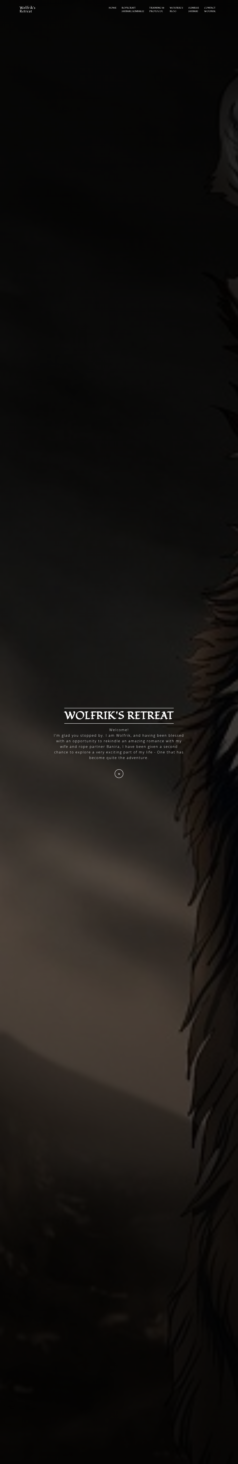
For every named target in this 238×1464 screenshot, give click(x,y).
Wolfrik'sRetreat (27, 8)
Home (112, 7)
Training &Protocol (156, 9)
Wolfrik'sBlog (176, 9)
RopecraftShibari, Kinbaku (133, 9)
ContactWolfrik (210, 9)
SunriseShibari (193, 9)
